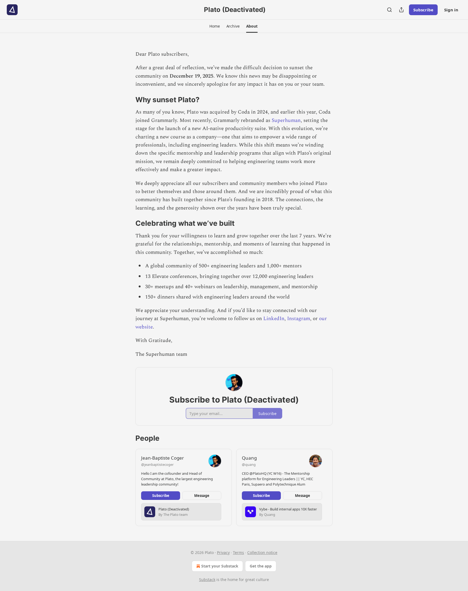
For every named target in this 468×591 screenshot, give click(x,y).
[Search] (389, 9)
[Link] (127, 99)
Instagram (298, 319)
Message (201, 495)
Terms (238, 552)
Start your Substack (219, 566)
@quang (249, 464)
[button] (214, 26)
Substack (207, 579)
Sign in (451, 9)
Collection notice (262, 552)
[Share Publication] (401, 9)
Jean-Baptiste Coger (162, 458)
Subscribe (423, 9)
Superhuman (286, 120)
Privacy (223, 552)
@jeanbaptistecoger (157, 464)
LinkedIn (273, 319)
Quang (249, 458)
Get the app (261, 566)
